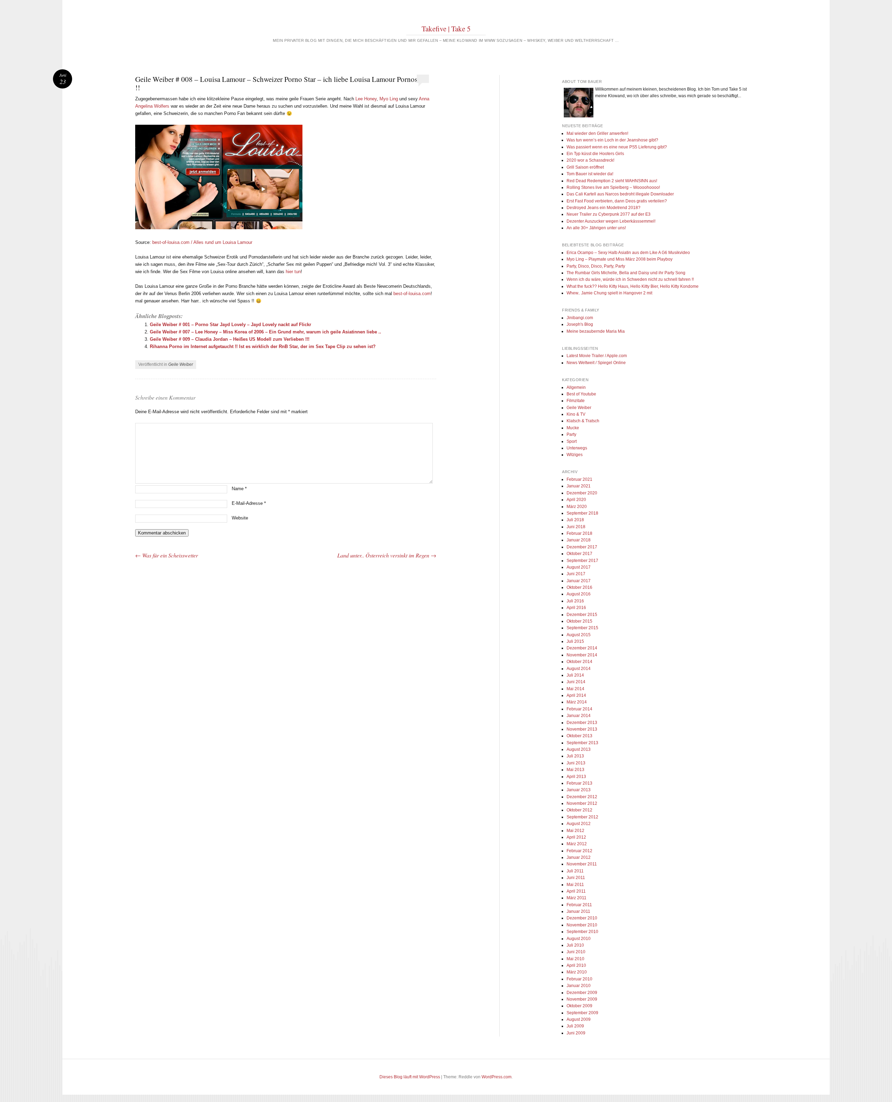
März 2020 (577, 506)
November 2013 (582, 729)
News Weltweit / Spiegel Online (596, 362)
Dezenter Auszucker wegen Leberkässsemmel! (611, 221)
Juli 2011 (575, 871)
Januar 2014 (579, 715)
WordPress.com (497, 1076)
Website (240, 518)
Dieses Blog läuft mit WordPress (409, 1076)
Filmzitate (576, 400)
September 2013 (582, 742)
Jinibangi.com (580, 317)
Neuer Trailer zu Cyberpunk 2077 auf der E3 (609, 214)
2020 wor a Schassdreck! (590, 160)
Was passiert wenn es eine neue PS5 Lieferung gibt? (617, 147)
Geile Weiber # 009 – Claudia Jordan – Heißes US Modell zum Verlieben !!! (229, 339)
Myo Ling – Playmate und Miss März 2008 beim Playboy (619, 259)
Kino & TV (576, 414)
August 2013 (579, 749)
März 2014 (577, 702)
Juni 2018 (576, 526)
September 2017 (582, 560)
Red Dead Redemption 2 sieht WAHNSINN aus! (612, 180)
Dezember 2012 (582, 796)
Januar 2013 (579, 789)
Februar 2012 (579, 850)
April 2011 (576, 891)
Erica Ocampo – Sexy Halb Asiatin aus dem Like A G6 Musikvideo (628, 252)
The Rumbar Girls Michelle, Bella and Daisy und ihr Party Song (626, 272)
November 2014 (582, 655)
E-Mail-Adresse (249, 503)
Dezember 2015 (582, 614)
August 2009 (579, 1019)
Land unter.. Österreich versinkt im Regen (386, 555)
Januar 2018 (579, 540)
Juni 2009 (576, 1033)
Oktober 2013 (579, 735)
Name (239, 488)
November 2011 (582, 864)
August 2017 (579, 567)
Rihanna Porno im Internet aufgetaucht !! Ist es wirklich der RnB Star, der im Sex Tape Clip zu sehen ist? (263, 346)
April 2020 (576, 499)
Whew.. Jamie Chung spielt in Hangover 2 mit (609, 293)
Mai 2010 (575, 958)
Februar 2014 (579, 709)
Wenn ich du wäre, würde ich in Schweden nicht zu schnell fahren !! (630, 279)
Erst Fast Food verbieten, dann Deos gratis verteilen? (617, 201)
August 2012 (579, 823)
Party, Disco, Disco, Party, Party (596, 266)
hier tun (293, 271)
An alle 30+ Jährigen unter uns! (596, 227)
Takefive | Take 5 (446, 28)
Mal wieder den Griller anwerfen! (597, 133)
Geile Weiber (180, 364)
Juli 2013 (575, 756)
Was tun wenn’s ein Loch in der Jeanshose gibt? (612, 140)
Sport (572, 441)
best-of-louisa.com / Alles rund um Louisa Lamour (202, 242)
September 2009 (582, 1012)
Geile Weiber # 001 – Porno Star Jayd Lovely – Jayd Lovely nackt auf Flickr (230, 324)
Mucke (573, 427)
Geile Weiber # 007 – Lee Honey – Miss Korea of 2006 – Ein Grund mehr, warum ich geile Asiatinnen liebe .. (265, 331)
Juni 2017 (576, 573)
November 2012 (582, 803)
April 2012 (576, 837)
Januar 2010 (579, 985)
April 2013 (576, 776)
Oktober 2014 (579, 661)
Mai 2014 (575, 688)
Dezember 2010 (582, 918)
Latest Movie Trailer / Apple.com (597, 355)
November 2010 (582, 925)
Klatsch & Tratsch (583, 420)
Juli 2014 (575, 675)
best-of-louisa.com (412, 293)
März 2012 (577, 843)
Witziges (575, 454)
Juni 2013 (576, 763)
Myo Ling (388, 98)
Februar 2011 (579, 904)
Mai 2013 (575, 769)
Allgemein (576, 387)
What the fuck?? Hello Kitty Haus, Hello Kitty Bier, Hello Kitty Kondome (633, 286)
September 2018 (582, 513)
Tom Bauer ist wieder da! (590, 173)
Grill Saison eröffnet (585, 167)
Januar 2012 (579, 857)
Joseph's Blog (580, 324)
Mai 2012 (575, 830)
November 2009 (582, 999)
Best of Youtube (581, 394)
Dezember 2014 (582, 648)
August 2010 (579, 938)
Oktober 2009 (579, 1005)
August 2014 (579, 668)
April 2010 (576, 965)
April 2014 (576, 695)
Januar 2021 (579, 486)
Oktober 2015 (579, 621)
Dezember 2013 (582, 722)
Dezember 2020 (582, 493)
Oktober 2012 (579, 810)
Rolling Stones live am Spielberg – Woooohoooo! (613, 187)
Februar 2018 (579, 533)
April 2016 (576, 607)
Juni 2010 (576, 951)
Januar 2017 (579, 580)
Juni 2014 (576, 681)
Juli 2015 (575, 641)
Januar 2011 (578, 911)
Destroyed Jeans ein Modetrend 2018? (603, 207)
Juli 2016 (575, 601)
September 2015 (582, 627)
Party (571, 434)
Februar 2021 (579, 479)
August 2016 (579, 594)
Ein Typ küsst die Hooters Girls (595, 153)
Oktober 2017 (579, 553)
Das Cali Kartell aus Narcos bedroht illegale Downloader (620, 194)
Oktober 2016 (579, 587)
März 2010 (577, 972)
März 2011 (576, 897)
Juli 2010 (575, 945)
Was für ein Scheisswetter (166, 555)
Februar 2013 (579, 783)
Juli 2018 (575, 519)
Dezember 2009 (582, 992)
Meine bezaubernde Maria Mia (596, 331)
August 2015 (579, 634)
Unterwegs (577, 448)
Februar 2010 (579, 979)
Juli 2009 (575, 1026)
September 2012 (582, 817)
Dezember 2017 (582, 547)
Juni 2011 (576, 877)
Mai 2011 (575, 884)
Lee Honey (366, 98)
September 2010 (582, 931)
